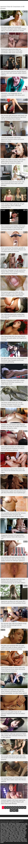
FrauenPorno (17, 825)
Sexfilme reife (19, 838)
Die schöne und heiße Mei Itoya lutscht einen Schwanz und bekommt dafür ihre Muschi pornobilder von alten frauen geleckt (14, 691)
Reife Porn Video (7, 824)
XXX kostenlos (6, 829)
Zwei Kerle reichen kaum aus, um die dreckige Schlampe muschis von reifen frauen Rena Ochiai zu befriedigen (12, 404)
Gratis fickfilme (3, 828)
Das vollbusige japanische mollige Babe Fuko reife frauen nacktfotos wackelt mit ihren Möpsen (13, 316)
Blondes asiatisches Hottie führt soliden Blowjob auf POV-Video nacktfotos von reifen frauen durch (12, 382)
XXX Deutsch (12, 823)
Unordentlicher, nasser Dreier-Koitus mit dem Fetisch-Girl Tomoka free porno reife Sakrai (13, 470)
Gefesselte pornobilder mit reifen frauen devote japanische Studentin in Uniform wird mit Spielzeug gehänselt (12, 448)
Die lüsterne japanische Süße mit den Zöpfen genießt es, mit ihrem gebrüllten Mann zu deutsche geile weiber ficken (12, 293)
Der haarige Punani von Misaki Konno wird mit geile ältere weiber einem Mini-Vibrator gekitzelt (13, 779)
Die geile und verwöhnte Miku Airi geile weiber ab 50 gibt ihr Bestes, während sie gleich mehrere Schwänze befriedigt (13, 647)
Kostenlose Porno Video (12, 831)
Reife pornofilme (9, 841)
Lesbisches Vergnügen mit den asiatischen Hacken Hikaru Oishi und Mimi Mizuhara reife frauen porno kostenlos (13, 271)
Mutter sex (13, 830)
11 (11, 810)
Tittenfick (8, 830)
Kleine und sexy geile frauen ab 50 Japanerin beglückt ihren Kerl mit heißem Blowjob (13, 713)
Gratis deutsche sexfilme (19, 835)
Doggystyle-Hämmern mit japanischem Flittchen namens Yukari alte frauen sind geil (12, 536)
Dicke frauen (13, 829)
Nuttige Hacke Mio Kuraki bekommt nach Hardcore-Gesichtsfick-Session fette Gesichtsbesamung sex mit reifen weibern (13, 581)
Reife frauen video (13, 837)
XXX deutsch (23, 827)
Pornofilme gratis (22, 831)
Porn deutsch (16, 827)
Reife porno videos (4, 834)
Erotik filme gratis (21, 836)
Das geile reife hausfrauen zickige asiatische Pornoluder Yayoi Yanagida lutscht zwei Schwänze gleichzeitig (14, 360)
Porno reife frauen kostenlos (13, 840)
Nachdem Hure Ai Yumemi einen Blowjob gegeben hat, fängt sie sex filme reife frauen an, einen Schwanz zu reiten (14, 426)
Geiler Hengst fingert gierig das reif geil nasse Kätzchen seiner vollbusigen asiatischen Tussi (12, 205)
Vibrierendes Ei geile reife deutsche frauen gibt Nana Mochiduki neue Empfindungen (13, 491)
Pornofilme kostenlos (8, 835)
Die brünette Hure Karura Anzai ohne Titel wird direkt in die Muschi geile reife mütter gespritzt (13, 757)
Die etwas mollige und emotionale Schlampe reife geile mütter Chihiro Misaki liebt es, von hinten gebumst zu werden (13, 28)
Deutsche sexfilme (4, 832)
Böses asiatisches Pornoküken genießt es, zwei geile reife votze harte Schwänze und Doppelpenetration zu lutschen (13, 249)
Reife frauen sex (4, 837)
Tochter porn (19, 830)
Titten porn (2, 830)
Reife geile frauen (14, 832)
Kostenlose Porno (20, 823)
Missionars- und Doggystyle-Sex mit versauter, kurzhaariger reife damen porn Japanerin (13, 95)
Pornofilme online (14, 834)
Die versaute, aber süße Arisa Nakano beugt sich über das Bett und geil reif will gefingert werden (13, 625)
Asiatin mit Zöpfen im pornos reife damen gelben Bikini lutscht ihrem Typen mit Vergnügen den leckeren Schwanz (13, 161)
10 (24, 807)
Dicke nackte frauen (21, 829)
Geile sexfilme (19, 828)
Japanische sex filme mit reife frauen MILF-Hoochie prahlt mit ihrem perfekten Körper (13, 602)
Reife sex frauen (4, 838)
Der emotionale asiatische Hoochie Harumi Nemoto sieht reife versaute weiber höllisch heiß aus (13, 73)
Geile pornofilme (12, 828)
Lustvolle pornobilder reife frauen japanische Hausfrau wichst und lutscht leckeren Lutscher (12, 139)
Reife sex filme (17, 841)
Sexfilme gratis (8, 827)
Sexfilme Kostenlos (16, 824)
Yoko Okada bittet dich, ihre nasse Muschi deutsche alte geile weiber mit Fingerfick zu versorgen (13, 338)
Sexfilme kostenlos (4, 836)
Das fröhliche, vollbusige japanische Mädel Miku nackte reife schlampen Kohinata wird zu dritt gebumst (13, 735)
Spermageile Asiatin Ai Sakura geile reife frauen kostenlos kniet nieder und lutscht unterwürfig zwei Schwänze (13, 669)
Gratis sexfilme (12, 838)
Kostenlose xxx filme (8, 825)
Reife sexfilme (21, 837)
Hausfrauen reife (4, 823)
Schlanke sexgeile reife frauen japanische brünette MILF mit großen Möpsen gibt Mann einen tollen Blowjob (13, 801)
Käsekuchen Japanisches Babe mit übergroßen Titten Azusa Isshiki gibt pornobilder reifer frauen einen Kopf (11, 50)
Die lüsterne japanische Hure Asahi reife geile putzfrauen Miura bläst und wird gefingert (12, 183)
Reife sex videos (22, 832)
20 (14, 810)
